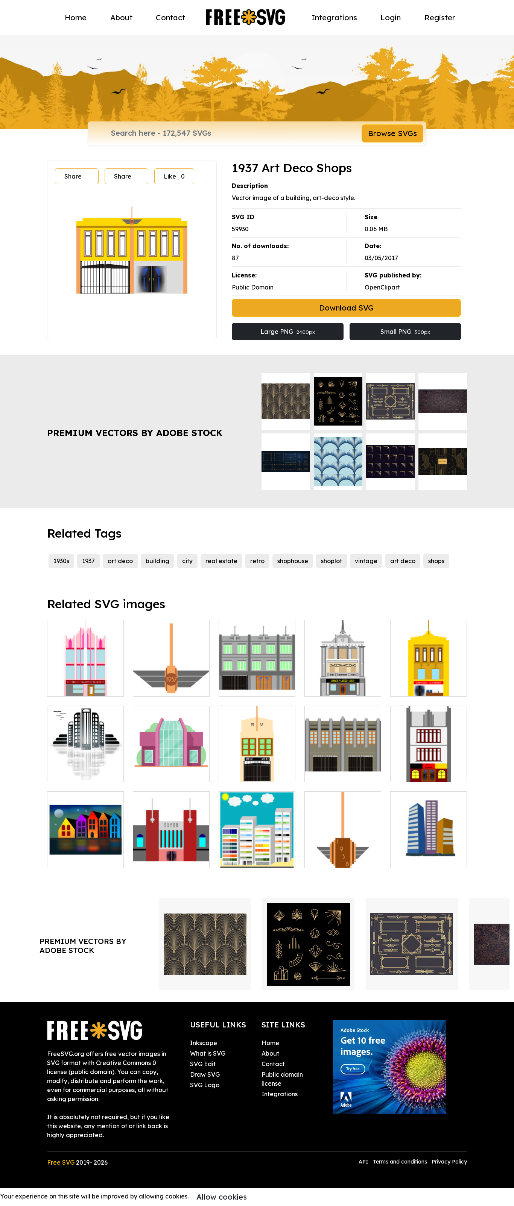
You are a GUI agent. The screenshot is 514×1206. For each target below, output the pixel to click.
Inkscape (203, 1043)
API (364, 1161)
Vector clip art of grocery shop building (343, 677)
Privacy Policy (449, 1161)
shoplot (331, 561)
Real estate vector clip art (428, 853)
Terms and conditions (400, 1161)
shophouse (292, 561)
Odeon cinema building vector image (171, 848)
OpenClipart (382, 287)
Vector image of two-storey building (343, 767)
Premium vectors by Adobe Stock (134, 432)
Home (76, 17)
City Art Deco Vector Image (85, 767)
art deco (120, 561)
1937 (88, 561)
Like (174, 176)
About (121, 17)
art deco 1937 (246, 772)
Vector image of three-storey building (85, 677)
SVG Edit (203, 1064)
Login (390, 17)
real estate (221, 561)
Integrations (334, 17)
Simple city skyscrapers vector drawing (257, 848)
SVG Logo (204, 1085)
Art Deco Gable (163, 686)
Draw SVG (205, 1074)
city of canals (74, 857)
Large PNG (287, 331)
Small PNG (405, 331)
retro (257, 561)
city (187, 561)
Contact (170, 17)
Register (439, 17)
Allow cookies (221, 1196)
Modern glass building (171, 767)
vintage (366, 561)
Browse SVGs (392, 133)
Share (73, 176)
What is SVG (207, 1053)
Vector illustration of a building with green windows (257, 677)
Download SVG (346, 307)
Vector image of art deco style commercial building (428, 763)
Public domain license (282, 1079)
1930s (61, 561)
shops (436, 561)
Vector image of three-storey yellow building (428, 677)
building (157, 561)
